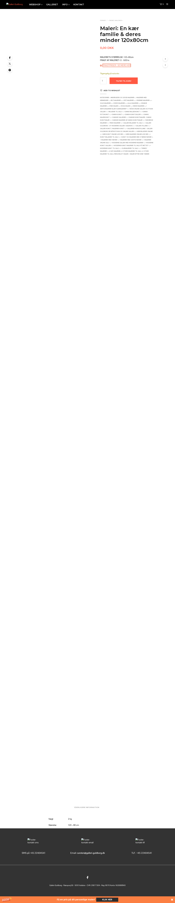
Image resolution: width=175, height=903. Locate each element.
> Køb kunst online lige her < (112, 134)
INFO (65, 4)
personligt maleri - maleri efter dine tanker (131, 154)
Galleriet (52, 4)
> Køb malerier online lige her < (137, 134)
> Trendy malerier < (115, 20)
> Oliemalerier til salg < (130, 148)
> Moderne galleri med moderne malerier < (127, 143)
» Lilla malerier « (133, 103)
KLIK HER (107, 899)
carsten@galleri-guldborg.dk (91, 852)
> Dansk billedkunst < (132, 111)
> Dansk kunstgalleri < (133, 114)
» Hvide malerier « (119, 103)
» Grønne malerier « (143, 100)
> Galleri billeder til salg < (133, 123)
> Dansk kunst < (117, 114)
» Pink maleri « (114, 106)
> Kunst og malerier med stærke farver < (136, 137)
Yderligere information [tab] (86, 807)
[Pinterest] (9, 69)
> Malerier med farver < (109, 140)
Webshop (34, 4)
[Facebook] (9, 57)
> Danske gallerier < (119, 117)
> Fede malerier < (115, 123)
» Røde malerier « (138, 106)
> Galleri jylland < (142, 126)
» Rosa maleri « (125, 106)
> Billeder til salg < (115, 111)
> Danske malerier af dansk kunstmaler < (127, 120)
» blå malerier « (116, 100)
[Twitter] (9, 63)
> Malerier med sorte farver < (131, 140)
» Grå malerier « (128, 100)
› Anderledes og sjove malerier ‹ (122, 97)
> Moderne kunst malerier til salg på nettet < (131, 145)
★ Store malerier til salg (131, 151)
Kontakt (78, 4)
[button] (87, 899)
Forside (103, 20)
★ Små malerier (115, 151)
